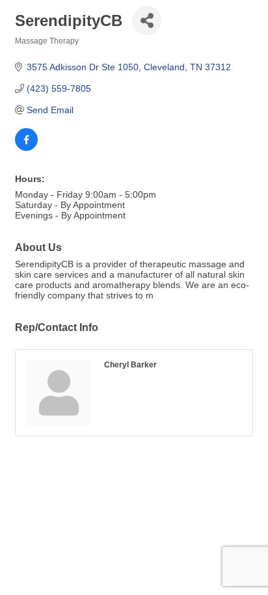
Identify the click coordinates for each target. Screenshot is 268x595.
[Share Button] (146, 20)
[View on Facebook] (26, 147)
